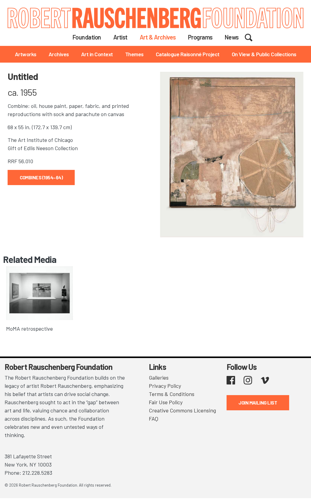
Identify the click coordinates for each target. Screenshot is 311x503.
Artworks (25, 54)
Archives (59, 54)
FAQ (153, 418)
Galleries (159, 377)
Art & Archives (158, 37)
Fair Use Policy (166, 402)
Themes (134, 54)
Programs (200, 37)
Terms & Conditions (171, 394)
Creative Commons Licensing (182, 410)
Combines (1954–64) (41, 177)
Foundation (87, 37)
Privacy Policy (165, 385)
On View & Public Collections (264, 54)
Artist (120, 37)
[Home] (155, 18)
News (232, 37)
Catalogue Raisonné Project (188, 54)
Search (252, 36)
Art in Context (97, 54)
